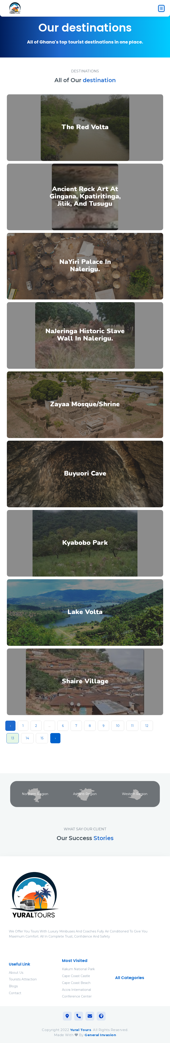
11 (132, 726)
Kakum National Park (78, 969)
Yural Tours (80, 1030)
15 (42, 738)
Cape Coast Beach (76, 983)
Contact (15, 993)
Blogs (13, 986)
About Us (16, 973)
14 (27, 738)
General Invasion (100, 1035)
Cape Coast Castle (76, 976)
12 (146, 726)
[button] (85, 127)
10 (118, 726)
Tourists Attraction (23, 979)
